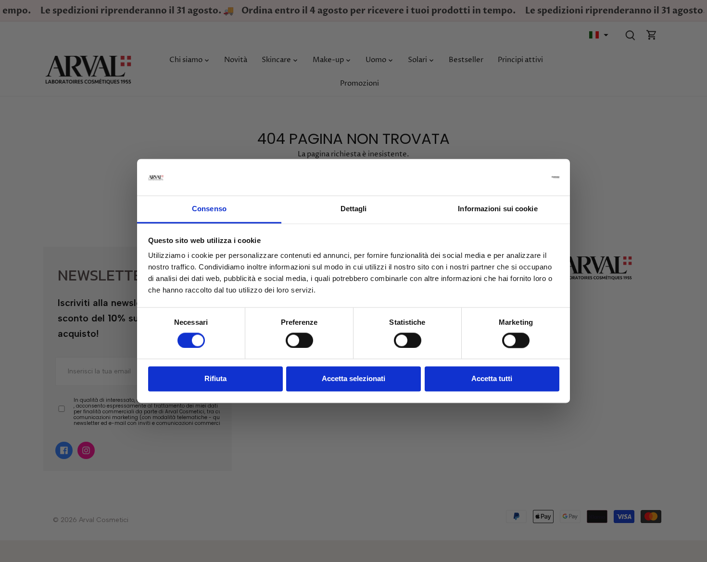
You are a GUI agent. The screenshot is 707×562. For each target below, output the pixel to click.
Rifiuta (215, 379)
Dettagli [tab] (354, 209)
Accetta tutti (491, 379)
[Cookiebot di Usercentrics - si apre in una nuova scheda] (517, 177)
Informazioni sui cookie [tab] (497, 209)
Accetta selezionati (353, 379)
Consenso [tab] (209, 209)
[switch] (299, 340)
